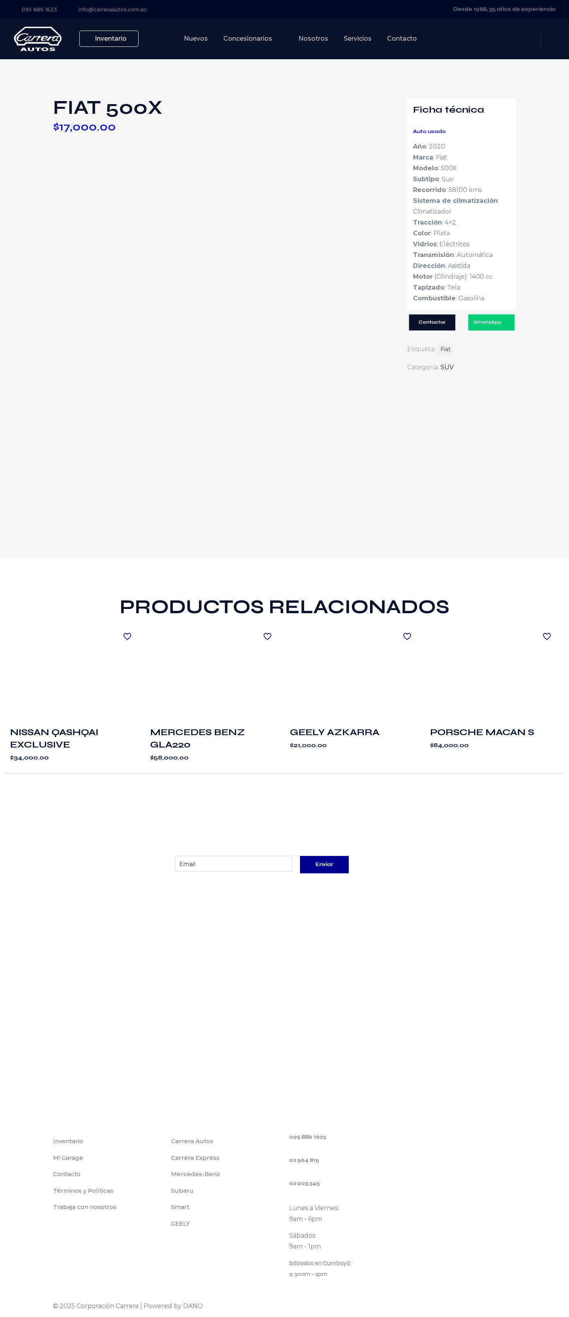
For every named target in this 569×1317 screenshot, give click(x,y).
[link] (107, 889)
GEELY (180, 1223)
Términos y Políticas (83, 1190)
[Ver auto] (128, 634)
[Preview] (128, 668)
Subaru (182, 1190)
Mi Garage (68, 1157)
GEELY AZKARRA (334, 732)
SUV (447, 367)
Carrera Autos (192, 1141)
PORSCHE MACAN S (482, 732)
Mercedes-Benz (195, 1174)
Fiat (445, 349)
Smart (180, 1207)
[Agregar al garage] (128, 651)
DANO (193, 1306)
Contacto (67, 1174)
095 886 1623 (307, 1137)
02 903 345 (304, 1183)
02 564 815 (304, 1160)
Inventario (68, 1141)
